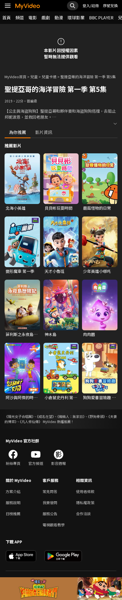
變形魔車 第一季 (20, 271)
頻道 (19, 17)
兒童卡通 (49, 76)
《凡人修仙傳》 (31, 421)
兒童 (34, 76)
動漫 (58, 17)
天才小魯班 (54, 271)
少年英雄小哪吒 (97, 271)
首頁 (6, 17)
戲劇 (45, 17)
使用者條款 (85, 491)
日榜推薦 (13, 513)
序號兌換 (110, 5)
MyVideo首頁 (15, 76)
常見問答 (50, 491)
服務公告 (50, 513)
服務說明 (13, 502)
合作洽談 (83, 513)
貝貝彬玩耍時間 (58, 208)
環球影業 (76, 17)
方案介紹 (13, 491)
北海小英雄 (16, 208)
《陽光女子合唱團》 (19, 416)
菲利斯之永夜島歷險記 (21, 334)
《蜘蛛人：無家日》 (71, 416)
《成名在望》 (45, 416)
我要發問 (50, 502)
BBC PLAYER (101, 17)
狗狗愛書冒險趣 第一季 (99, 397)
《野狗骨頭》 (96, 416)
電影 (32, 17)
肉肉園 (89, 334)
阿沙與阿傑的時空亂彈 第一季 (21, 397)
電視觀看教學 (54, 524)
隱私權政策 (85, 502)
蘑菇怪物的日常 (97, 208)
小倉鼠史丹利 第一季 (61, 397)
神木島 (50, 334)
